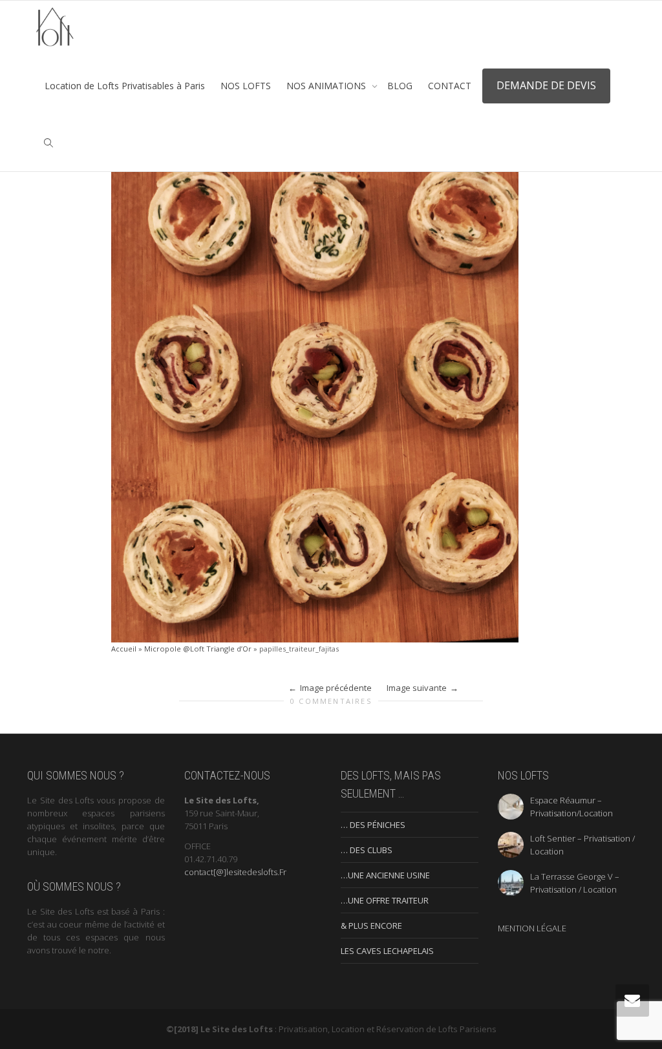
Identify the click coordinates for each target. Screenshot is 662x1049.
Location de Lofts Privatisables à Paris (125, 85)
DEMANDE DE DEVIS (546, 85)
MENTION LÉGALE (532, 928)
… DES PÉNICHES (373, 825)
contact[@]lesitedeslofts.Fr (235, 872)
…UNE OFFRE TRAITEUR (385, 900)
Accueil (123, 648)
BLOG (399, 85)
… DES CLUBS (366, 850)
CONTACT (449, 85)
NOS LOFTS (245, 85)
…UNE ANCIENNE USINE (385, 875)
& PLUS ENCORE (371, 925)
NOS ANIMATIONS (327, 85)
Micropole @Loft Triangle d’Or (197, 648)
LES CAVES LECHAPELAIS (387, 951)
